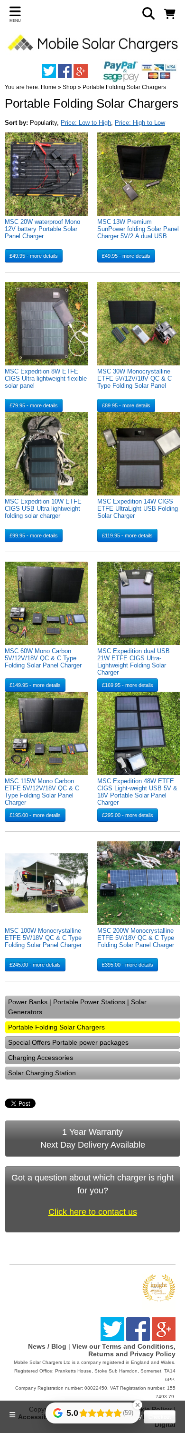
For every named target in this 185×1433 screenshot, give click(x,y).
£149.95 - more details (35, 685)
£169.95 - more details (127, 685)
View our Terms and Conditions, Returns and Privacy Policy (124, 1350)
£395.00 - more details (127, 965)
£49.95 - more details (33, 256)
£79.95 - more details (33, 405)
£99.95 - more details (33, 535)
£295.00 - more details (127, 815)
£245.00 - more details (35, 965)
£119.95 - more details (127, 535)
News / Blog (47, 1346)
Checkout (159, 1417)
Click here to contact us (92, 1212)
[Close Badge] (137, 1405)
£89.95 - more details (126, 405)
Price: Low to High (86, 122)
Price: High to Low (140, 122)
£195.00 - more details (35, 815)
